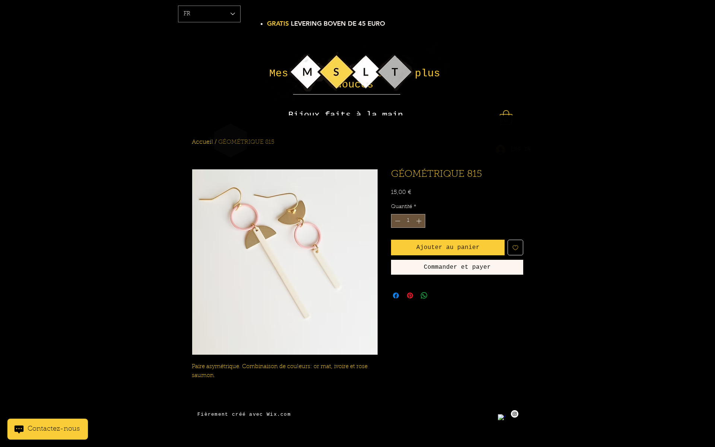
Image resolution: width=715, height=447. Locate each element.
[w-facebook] (501, 418)
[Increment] (419, 220)
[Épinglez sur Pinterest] (410, 295)
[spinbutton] (408, 220)
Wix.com (279, 414)
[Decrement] (396, 220)
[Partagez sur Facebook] (395, 295)
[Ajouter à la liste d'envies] (515, 247)
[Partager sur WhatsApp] (424, 295)
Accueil (202, 142)
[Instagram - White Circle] (514, 414)
